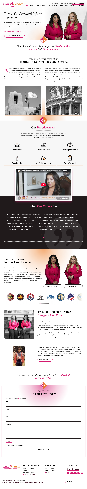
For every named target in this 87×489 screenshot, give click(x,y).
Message (8, 424)
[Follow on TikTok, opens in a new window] (79, 473)
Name (7, 401)
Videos (66, 5)
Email (8, 409)
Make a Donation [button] (45, 359)
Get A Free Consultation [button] (14, 35)
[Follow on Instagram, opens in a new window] (76, 473)
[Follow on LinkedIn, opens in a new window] (73, 473)
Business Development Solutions (29, 482)
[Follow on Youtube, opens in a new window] (82, 473)
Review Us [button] (70, 481)
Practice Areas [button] (40, 5)
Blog (61, 5)
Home (26, 5)
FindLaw (41, 482)
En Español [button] (73, 5)
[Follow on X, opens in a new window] (71, 473)
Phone (7, 416)
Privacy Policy (16, 482)
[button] (43, 237)
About (31, 5)
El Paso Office (50, 472)
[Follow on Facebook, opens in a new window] (68, 473)
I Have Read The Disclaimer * (16, 445)
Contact (81, 5)
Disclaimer (9, 442)
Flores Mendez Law (10, 480)
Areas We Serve (52, 5)
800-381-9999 (78, 3)
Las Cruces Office (30, 474)
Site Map (10, 482)
